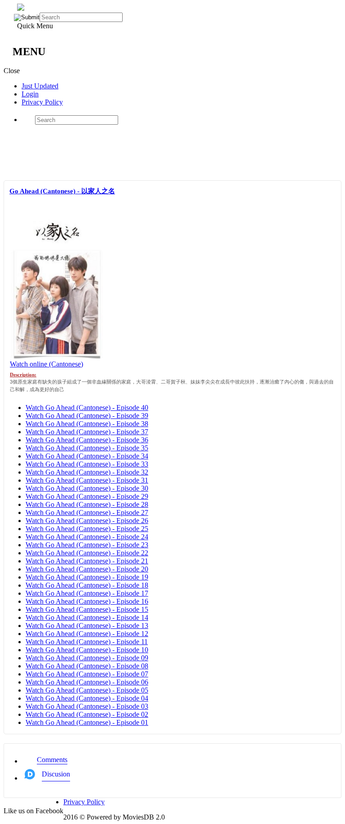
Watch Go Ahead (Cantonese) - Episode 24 (87, 537)
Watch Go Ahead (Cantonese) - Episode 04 (87, 698)
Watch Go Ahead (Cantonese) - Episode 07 (87, 674)
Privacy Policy (42, 102)
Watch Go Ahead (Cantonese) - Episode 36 (87, 440)
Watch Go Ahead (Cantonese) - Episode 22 (87, 553)
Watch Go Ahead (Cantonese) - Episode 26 (87, 520)
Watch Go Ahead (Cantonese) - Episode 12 (87, 633)
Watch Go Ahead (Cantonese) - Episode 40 (87, 407)
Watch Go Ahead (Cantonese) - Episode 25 (87, 528)
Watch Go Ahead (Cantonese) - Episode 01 (87, 722)
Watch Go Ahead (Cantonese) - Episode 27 (87, 512)
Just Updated (40, 86)
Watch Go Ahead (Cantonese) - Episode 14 (87, 617)
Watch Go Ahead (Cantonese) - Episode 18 (87, 585)
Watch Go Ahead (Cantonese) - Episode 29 (87, 496)
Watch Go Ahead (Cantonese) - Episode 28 (87, 504)
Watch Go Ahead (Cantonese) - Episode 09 (87, 658)
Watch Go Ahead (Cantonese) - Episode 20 (87, 569)
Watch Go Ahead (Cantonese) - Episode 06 (87, 682)
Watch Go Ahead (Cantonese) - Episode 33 (87, 464)
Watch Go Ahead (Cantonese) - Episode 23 (87, 545)
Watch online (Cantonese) (46, 364)
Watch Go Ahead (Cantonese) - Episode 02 (87, 714)
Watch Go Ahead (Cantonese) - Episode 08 (87, 666)
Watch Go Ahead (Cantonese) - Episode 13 (87, 625)
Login (30, 94)
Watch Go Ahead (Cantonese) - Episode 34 (87, 456)
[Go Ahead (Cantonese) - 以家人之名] (57, 356)
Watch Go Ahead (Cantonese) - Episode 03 (87, 706)
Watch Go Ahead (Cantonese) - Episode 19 (87, 577)
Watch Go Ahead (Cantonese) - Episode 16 (87, 601)
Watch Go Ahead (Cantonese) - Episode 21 (87, 561)
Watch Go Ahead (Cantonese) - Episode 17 (87, 593)
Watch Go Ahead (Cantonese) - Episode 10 (87, 650)
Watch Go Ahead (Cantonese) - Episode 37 (87, 432)
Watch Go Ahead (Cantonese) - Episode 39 (87, 415)
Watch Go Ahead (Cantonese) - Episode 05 (87, 690)
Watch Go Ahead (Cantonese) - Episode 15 (87, 609)
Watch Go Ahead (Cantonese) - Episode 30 (87, 488)
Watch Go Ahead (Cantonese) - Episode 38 (87, 423)
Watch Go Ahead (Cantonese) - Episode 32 (87, 472)
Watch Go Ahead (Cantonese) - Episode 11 (87, 641)
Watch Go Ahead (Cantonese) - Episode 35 (87, 448)
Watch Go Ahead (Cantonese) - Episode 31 (87, 480)
